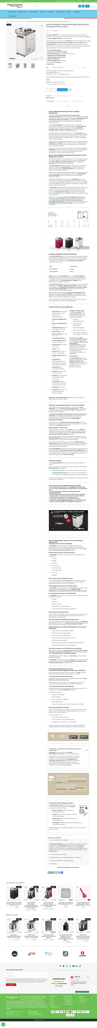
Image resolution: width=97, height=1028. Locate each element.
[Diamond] (82, 956)
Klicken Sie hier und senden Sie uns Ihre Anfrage (71, 781)
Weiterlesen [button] (73, 988)
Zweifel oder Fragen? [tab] (77, 101)
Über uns (52, 1000)
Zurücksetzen (84, 67)
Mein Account (68, 998)
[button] (42, 25)
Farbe (47, 67)
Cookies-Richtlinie (54, 1007)
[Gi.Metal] (14, 956)
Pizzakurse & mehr (83, 1000)
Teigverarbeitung (71, 95)
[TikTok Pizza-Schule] (80, 966)
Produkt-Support (68, 1004)
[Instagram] (67, 966)
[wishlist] (15, 907)
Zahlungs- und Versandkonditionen (69, 1002)
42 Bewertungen (62, 983)
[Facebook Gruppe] (64, 966)
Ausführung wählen (30, 910)
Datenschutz (53, 1006)
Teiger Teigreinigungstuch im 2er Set (56, 84)
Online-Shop (82, 998)
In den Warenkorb (62, 89)
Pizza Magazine (83, 1001)
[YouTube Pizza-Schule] (73, 966)
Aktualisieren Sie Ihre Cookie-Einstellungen (53, 1020)
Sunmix (52, 95)
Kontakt (52, 1001)
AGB (52, 1004)
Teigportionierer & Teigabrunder (61, 95)
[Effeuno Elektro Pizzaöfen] (31, 956)
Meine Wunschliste (69, 1000)
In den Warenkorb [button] (12, 907)
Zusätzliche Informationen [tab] (63, 101)
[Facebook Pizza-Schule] (60, 966)
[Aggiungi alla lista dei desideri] (70, 89)
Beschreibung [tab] (50, 101)
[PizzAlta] (65, 956)
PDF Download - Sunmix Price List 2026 (84, 737)
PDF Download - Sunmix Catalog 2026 (73, 737)
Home (52, 998)
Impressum (53, 1003)
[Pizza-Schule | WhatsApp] (70, 966)
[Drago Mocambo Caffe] (48, 956)
